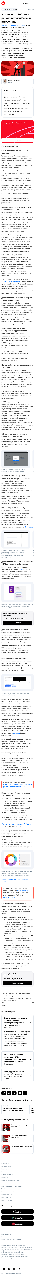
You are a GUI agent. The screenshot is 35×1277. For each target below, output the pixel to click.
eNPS (23, 569)
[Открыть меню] (32, 3)
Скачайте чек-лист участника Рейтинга (16, 824)
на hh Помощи (22, 890)
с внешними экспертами (10, 282)
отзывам (16, 733)
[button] (25, 3)
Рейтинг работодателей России (13, 25)
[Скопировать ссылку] (20, 1093)
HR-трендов (28, 527)
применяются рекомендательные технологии (16, 1247)
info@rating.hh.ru (9, 897)
